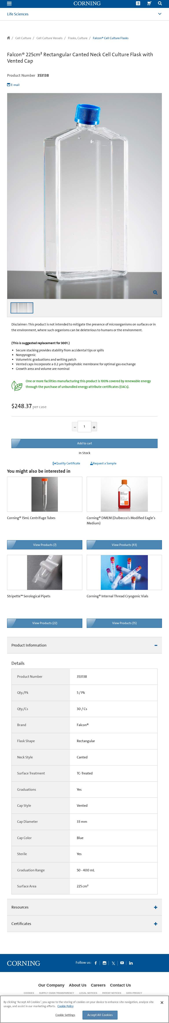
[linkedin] (131, 962)
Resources (20, 907)
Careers (98, 985)
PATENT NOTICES (111, 993)
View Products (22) (44, 623)
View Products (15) (124, 623)
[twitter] (113, 962)
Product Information (28, 645)
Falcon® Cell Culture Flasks (111, 38)
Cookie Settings (65, 1015)
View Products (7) (44, 545)
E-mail (15, 85)
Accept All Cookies (100, 1015)
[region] (84, 1009)
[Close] (162, 1002)
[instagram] (104, 962)
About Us (77, 985)
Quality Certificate (68, 463)
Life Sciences (18, 14)
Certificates (21, 923)
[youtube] (122, 962)
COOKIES (29, 993)
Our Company (51, 985)
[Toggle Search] (160, 4)
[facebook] (95, 962)
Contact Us (120, 985)
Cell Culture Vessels (49, 38)
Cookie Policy (65, 1006)
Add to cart (84, 443)
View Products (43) (124, 545)
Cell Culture (23, 38)
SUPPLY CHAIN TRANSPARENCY (56, 993)
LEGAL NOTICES (88, 993)
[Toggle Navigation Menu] (9, 4)
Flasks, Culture (77, 38)
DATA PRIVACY (134, 993)
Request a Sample (104, 463)
